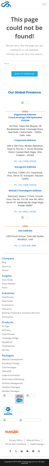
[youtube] (27, 451)
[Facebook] (10, 451)
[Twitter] (16, 451)
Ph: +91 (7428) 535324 (25, 161)
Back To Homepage (24, 74)
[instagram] (39, 451)
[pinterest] (33, 451)
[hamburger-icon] (44, 4)
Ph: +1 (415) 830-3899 (25, 245)
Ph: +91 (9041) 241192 (25, 211)
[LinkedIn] (22, 451)
